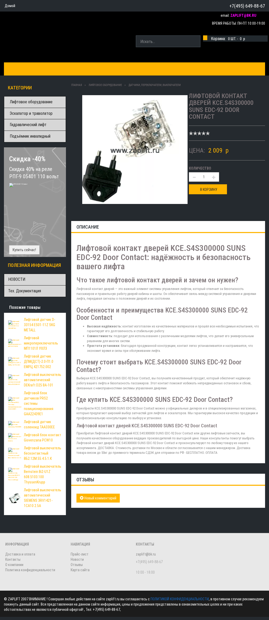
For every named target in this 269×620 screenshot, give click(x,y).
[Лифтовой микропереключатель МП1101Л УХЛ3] (14, 343)
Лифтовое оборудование (31, 101)
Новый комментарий (100, 498)
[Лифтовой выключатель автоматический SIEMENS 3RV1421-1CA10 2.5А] (14, 497)
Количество (200, 168)
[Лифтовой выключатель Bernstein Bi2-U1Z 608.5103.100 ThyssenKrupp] (14, 474)
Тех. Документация (24, 290)
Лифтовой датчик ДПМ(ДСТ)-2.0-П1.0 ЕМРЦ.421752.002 (38, 361)
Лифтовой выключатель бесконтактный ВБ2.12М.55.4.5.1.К (42, 453)
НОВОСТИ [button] (176, 68)
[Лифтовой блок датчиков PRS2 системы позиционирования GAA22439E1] (14, 403)
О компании (146, 68)
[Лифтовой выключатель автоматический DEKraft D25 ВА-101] (14, 380)
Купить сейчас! (24, 250)
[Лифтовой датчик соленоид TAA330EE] (14, 424)
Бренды (41, 68)
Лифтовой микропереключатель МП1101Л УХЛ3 (41, 343)
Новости (77, 559)
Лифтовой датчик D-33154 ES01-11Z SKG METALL (39, 324)
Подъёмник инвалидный (30, 136)
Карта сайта (80, 570)
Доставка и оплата (76, 68)
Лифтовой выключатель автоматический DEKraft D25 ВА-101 (42, 380)
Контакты (115, 68)
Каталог (16, 68)
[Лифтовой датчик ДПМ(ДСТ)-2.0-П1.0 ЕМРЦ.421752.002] (14, 361)
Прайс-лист (80, 554)
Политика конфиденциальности (30, 570)
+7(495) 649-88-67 (247, 6)
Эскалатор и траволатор (31, 113)
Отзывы (77, 565)
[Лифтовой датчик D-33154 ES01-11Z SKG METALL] (14, 324)
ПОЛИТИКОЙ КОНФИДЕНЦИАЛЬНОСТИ (180, 599)
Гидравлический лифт (28, 124)
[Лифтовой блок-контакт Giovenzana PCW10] (14, 437)
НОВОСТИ (16, 279)
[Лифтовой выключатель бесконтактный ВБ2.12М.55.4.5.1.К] (14, 453)
